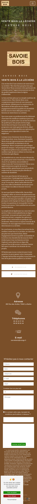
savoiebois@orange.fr (18, 340)
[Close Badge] (27, 499)
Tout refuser (12, 496)
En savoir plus (20, 267)
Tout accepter (12, 492)
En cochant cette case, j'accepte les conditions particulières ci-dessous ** (18, 413)
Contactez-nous (20, 274)
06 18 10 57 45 (18, 321)
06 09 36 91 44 (18, 323)
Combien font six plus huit (12, 388)
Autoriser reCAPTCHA (18, 444)
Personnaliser (12, 499)
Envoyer (18, 420)
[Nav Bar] (32, 3)
